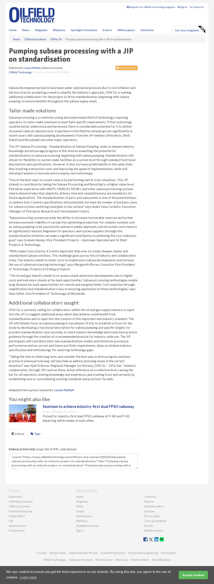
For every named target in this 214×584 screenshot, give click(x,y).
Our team (149, 511)
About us (149, 501)
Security (148, 525)
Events (107, 30)
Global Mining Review (113, 553)
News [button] (26, 30)
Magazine (41, 30)
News (79, 506)
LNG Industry (168, 553)
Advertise (147, 30)
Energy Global (58, 553)
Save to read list (127, 67)
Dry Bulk (42, 553)
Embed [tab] (19, 433)
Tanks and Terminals (80, 559)
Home (13, 30)
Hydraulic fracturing (20, 511)
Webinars (59, 30)
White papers (126, 30)
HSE (11, 521)
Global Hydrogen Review (83, 553)
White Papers (84, 516)
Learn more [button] (28, 577)
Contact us (198, 7)
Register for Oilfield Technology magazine (152, 7)
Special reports (17, 525)
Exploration (15, 496)
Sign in (183, 7)
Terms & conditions (155, 521)
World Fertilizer (140, 559)
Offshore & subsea (20, 506)
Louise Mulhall (32, 68)
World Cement (104, 559)
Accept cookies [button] (193, 575)
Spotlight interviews (84, 30)
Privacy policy (152, 516)
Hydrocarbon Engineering (143, 553)
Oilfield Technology (20, 72)
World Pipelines (161, 559)
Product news (17, 530)
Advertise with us (154, 506)
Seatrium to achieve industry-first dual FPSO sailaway (88, 406)
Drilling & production (21, 501)
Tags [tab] (37, 433)
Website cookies (153, 530)
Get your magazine (187, 30)
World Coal (122, 559)
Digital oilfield (17, 516)
